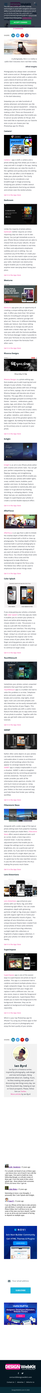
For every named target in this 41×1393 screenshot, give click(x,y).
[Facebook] (27, 35)
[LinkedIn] (13, 35)
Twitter (23, 1091)
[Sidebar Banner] (20, 1242)
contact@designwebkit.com (20, 1377)
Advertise (20, 1382)
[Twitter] (18, 35)
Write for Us (30, 1382)
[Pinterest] (22, 35)
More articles (16, 1094)
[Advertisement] (20, 1340)
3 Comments (18, 28)
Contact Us (10, 1382)
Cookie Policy (27, 18)
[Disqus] (20, 1133)
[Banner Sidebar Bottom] (20, 1314)
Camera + (7, 160)
